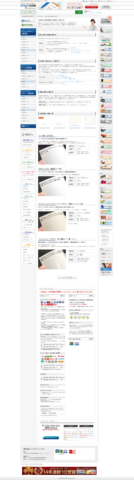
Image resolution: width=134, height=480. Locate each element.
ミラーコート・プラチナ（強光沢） (79, 43)
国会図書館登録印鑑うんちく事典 (105, 232)
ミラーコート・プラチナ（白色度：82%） (65, 78)
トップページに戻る (67, 277)
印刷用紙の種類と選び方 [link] (28, 142)
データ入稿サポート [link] (27, 154)
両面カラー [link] (25, 39)
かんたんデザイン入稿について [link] (28, 175)
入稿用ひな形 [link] (26, 157)
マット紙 (73, 47)
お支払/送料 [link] (25, 201)
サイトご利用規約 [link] (27, 212)
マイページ (94, 1)
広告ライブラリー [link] (27, 260)
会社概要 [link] (25, 249)
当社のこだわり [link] (26, 246)
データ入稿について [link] (27, 151)
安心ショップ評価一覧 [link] (28, 257)
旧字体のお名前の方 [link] (27, 144)
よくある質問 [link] (26, 234)
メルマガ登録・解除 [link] (27, 224)
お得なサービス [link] (26, 227)
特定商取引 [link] (25, 206)
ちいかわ (92, 12)
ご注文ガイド (87, 1)
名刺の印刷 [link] (25, 188)
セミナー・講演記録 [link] (27, 263)
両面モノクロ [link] (25, 41)
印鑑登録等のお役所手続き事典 (105, 236)
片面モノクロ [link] (25, 47)
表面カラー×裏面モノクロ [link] (28, 76)
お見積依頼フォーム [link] (27, 237)
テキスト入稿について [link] (28, 164)
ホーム (110, 1)
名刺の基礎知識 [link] (26, 191)
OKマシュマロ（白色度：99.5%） (63, 77)
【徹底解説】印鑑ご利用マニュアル (105, 240)
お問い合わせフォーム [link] (28, 239)
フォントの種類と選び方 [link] (28, 167)
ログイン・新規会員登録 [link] (28, 222)
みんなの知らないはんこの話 (105, 244)
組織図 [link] (24, 252)
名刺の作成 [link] (25, 186)
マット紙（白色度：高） (61, 75)
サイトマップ (102, 1)
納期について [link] (26, 204)
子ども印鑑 (98, 12)
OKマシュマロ (74, 49)
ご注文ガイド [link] (26, 198)
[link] (28, 31)
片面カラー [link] (25, 44)
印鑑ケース (87, 12)
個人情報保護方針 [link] (27, 215)
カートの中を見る (91, 7)
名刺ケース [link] (25, 129)
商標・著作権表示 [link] (27, 209)
